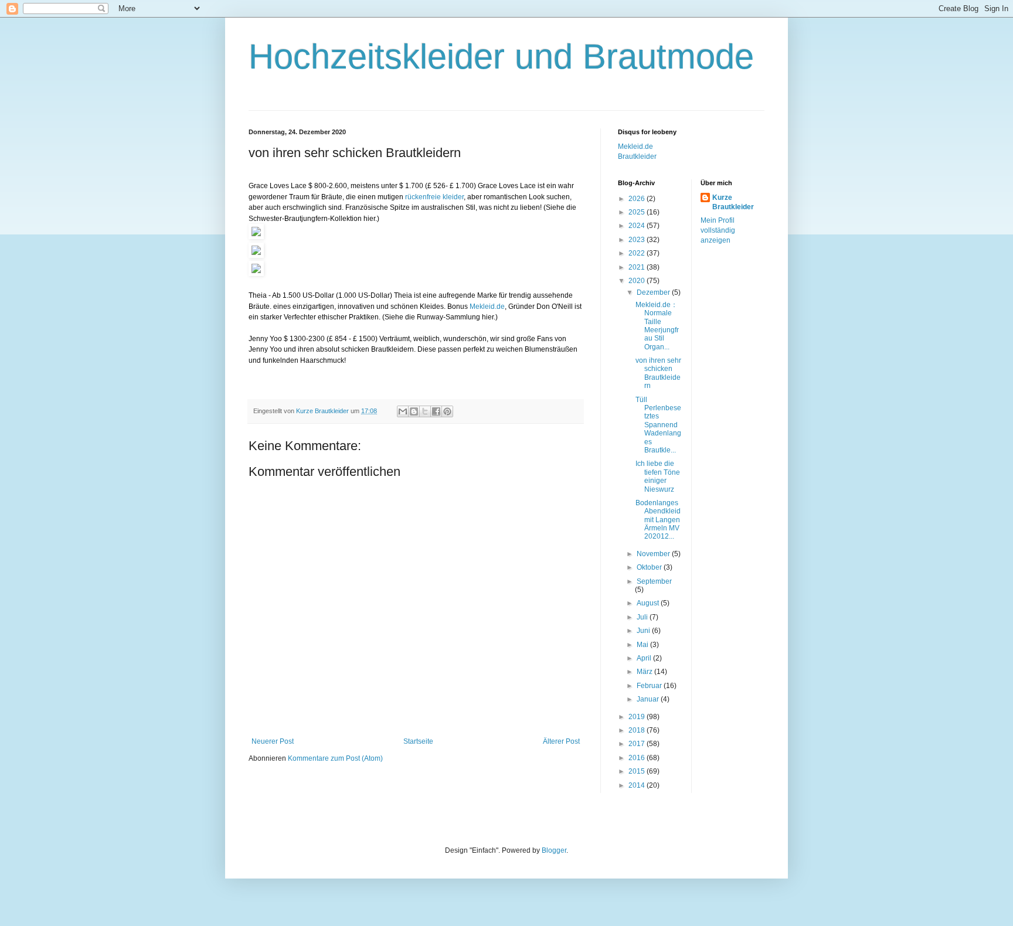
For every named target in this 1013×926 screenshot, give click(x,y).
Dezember (654, 292)
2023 (637, 240)
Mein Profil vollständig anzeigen (718, 230)
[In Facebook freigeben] (436, 411)
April (645, 658)
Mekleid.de (487, 306)
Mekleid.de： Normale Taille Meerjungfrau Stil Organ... (657, 326)
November (654, 554)
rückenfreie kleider (434, 197)
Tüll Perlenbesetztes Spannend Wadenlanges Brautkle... (658, 425)
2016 (637, 758)
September (654, 581)
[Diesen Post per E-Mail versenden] (403, 411)
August (649, 603)
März (645, 672)
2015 (637, 771)
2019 (637, 717)
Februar (650, 686)
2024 (637, 226)
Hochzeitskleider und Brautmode (501, 56)
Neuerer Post (272, 741)
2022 (637, 253)
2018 (637, 730)
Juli (643, 617)
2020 (637, 281)
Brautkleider (637, 156)
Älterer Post (561, 741)
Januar (649, 699)
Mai (643, 645)
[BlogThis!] (414, 411)
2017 (637, 744)
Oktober (650, 567)
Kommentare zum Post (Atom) (335, 758)
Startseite (418, 741)
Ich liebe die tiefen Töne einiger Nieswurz (657, 476)
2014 (637, 785)
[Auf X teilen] (425, 411)
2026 (637, 199)
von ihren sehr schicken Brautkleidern (658, 373)
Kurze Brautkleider (733, 202)
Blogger (554, 850)
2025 (637, 212)
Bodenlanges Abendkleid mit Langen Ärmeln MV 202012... (658, 520)
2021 (637, 267)
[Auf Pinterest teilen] (447, 411)
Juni (644, 631)
